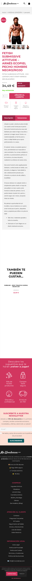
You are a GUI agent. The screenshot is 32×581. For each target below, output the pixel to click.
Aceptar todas (12, 573)
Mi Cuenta (16, 521)
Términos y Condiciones (16, 553)
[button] (24, 3)
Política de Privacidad (16, 547)
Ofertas (16, 500)
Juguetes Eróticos (16, 486)
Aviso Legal (16, 545)
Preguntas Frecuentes (16, 518)
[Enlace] (11, 3)
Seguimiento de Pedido (16, 524)
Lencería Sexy (16, 492)
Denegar (21, 573)
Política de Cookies (16, 550)
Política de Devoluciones (16, 556)
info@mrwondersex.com (17, 561)
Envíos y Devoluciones (16, 527)
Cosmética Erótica (16, 495)
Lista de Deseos (16, 530)
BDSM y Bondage (16, 497)
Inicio (4, 12)
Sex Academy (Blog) (16, 503)
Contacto (16, 515)
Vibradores (16, 489)
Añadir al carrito (20, 96)
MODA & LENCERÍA (15, 12)
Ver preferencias (16, 578)
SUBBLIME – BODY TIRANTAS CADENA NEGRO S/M (16, 286)
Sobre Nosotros (16, 532)
